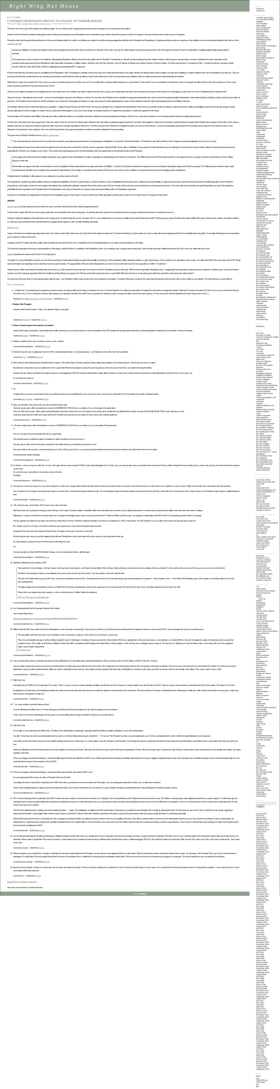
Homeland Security (263, 677)
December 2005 (262, 1039)
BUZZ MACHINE (261, 66)
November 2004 (262, 1065)
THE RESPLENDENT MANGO (265, 277)
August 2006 (261, 1023)
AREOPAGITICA (261, 42)
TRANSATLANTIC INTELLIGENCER (266, 297)
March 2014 (261, 840)
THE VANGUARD (261, 458)
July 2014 (260, 834)
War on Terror (45, 24)
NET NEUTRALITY (261, 710)
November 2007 (262, 993)
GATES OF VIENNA (262, 124)
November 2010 (262, 920)
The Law (259, 768)
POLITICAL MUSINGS (263, 205)
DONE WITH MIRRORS (263, 562)
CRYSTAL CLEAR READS (263, 521)
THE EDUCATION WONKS (264, 574)
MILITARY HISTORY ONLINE (264, 394)
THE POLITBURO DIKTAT (263, 271)
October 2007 (261, 995)
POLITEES (259, 408)
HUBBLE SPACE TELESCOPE (265, 482)
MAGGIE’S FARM (261, 165)
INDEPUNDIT (260, 134)
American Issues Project (265, 591)
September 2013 (262, 852)
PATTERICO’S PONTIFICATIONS (265, 199)
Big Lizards (260, 556)
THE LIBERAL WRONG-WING (265, 261)
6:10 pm (46, 460)
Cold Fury (259, 82)
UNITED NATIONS (261, 778)
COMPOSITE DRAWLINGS (264, 84)
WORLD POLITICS (261, 794)
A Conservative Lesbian (265, 20)
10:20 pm (42, 830)
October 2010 (261, 922)
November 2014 (262, 826)
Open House (261, 724)
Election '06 (260, 647)
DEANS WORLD (261, 94)
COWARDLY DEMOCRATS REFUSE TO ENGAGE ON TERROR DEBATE (54, 20)
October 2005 (261, 1043)
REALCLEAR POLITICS (262, 412)
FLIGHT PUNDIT (260, 116)
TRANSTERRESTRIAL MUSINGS (265, 299)
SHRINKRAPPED (261, 237)
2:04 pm (45, 383)
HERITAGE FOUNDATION (264, 375)
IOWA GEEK (260, 525)
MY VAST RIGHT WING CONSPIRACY (267, 179)
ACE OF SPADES (261, 24)
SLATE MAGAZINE (262, 418)
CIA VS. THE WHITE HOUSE (265, 621)
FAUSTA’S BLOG (261, 114)
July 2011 (259, 904)
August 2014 (261, 832)
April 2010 (260, 934)
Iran (257, 683)
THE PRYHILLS (260, 273)
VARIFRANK (259, 303)
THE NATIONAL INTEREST (264, 436)
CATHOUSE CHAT (261, 74)
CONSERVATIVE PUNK (263, 357)
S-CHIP (258, 744)
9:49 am (46, 624)
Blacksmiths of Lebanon (265, 58)
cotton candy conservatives (267, 631)
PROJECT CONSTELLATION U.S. (265, 492)
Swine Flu (262, 599)
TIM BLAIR (259, 295)
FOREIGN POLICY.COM (263, 369)
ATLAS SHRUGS (261, 44)
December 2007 (262, 991)
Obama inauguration (264, 714)
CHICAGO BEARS (261, 615)
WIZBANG (259, 315)
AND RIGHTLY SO (261, 36)
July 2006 (260, 1025)
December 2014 (262, 824)
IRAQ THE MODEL (262, 140)
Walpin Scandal (262, 780)
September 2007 (262, 997)
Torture (258, 776)
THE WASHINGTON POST (264, 460)
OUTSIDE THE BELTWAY (264, 195)
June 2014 (260, 836)
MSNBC (258, 395)
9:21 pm (46, 793)
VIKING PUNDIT (261, 305)
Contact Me (260, 11)
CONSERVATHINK (261, 86)
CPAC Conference (262, 633)
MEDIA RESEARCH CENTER (265, 387)
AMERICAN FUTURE (262, 30)
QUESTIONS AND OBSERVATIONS (267, 215)
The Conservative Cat (264, 257)
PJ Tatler (259, 732)
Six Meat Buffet (262, 239)
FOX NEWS (259, 371)
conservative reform (264, 629)
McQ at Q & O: (13, 227)
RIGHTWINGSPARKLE (262, 233)
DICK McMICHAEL (262, 96)
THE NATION (260, 434)
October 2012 (261, 874)
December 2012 (262, 870)
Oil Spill (259, 720)
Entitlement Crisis (263, 649)
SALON (258, 414)
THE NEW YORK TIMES (263, 450)
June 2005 (260, 1051)
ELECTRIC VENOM (262, 106)
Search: (259, 800)
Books (258, 609)
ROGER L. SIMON (261, 235)
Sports (258, 752)
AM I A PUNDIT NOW (263, 28)
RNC (257, 742)
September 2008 (262, 973)
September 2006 (262, 1021)
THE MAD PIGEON (262, 265)
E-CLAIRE (259, 102)
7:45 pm (38, 876)
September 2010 (262, 924)
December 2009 (262, 942)
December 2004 (262, 1063)
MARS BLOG (260, 484)
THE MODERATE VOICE (263, 267)
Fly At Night (25, 320)
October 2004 (261, 1067)
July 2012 (260, 880)
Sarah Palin (260, 746)
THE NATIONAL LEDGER (263, 438)
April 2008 (260, 983)
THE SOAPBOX (261, 283)
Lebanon (259, 694)
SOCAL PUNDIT (261, 243)
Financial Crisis (261, 657)
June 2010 (260, 930)
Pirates (259, 728)
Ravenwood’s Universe (265, 221)
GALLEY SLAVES (261, 122)
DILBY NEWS (260, 359)
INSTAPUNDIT (260, 136)
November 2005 (262, 1041)
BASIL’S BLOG (260, 48)
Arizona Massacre (263, 593)
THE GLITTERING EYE (262, 576)
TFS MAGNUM (260, 251)
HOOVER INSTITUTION (263, 379)
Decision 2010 (261, 641)
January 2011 (261, 916)
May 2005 (260, 1053)
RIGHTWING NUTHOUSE (263, 570)
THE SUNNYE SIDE (262, 289)
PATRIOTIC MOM (261, 197)
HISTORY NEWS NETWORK (264, 377)
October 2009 (261, 946)
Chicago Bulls (261, 617)
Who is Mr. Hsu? (262, 788)
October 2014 (261, 828)
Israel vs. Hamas (262, 687)
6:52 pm (41, 767)
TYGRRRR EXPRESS (262, 301)
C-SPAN (259, 347)
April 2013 (260, 862)
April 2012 (260, 886)
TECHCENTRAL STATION (263, 422)
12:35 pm (40, 357)
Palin (258, 726)
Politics (36, 24)
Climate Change (262, 625)
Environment (261, 651)
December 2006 (262, 1015)
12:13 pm (47, 655)
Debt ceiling (260, 637)
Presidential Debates (264, 736)
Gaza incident (261, 665)
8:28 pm (43, 480)
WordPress (260, 326)
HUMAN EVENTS (261, 381)
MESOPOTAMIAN (262, 168)
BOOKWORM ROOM (262, 558)
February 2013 (261, 866)
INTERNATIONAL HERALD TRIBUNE (267, 385)
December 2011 (262, 894)
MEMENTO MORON (262, 167)
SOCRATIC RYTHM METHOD (265, 245)
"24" (257, 587)
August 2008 (261, 975)
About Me (260, 9)
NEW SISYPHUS (261, 187)
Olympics (259, 722)
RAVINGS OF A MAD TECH (264, 539)
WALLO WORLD (260, 311)
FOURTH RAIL (260, 118)
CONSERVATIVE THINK (263, 88)
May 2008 (260, 981)
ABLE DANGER (261, 589)
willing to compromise (50, 135)
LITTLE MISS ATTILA (262, 158)
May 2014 (260, 838)
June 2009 (260, 954)
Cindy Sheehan (262, 623)
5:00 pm (41, 699)
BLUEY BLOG (260, 62)
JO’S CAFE (259, 144)
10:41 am (42, 336)
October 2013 (261, 850)
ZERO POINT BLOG (262, 319)
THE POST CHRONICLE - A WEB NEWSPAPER (266, 453)
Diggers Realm (261, 98)
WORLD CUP (260, 792)
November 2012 (262, 872)
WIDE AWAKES (261, 313)
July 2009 (260, 952)
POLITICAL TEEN (261, 207)
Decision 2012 (261, 643)
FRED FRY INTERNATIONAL (264, 120)
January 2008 (261, 989)
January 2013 (261, 868)
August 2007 (261, 999)
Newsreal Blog (261, 712)
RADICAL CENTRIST (262, 219)
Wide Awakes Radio (263, 790)
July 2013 (260, 856)
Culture (259, 635)
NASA (258, 486)
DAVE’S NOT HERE (262, 92)
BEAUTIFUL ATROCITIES (263, 50)
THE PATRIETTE (261, 269)
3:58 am (46, 557)
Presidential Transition (264, 738)
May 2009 (260, 957)
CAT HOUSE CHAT (262, 519)
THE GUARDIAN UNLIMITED (265, 428)
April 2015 (260, 816)
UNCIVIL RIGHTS (261, 547)
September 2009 (262, 948)
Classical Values (262, 80)
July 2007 (260, 1001)
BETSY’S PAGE (261, 56)
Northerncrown (262, 193)
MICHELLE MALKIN (262, 170)
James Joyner (13, 206)
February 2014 (261, 842)
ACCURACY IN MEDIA (263, 335)
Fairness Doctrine (262, 655)
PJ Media (259, 730)
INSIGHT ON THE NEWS (264, 383)
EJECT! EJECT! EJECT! (263, 104)
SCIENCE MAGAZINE (263, 416)
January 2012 (261, 892)
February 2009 (261, 963)
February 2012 (261, 890)
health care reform (263, 673)
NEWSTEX (259, 404)
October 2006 (261, 1019)
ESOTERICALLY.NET (262, 112)
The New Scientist (262, 446)
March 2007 (261, 1009)
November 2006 (262, 1017)
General (259, 667)
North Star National (263, 191)
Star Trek (259, 754)
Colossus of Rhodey (263, 560)
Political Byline (262, 203)
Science (259, 748)
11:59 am (47, 346)
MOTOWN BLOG (261, 177)
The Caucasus (261, 766)
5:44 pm (43, 420)
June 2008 (260, 979)
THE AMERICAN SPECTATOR (265, 424)
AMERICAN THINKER (263, 32)
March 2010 (261, 936)
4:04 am (46, 603)
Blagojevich (260, 605)
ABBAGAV (259, 22)
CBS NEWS (260, 349)
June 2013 (260, 858)
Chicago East (261, 619)
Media (258, 702)
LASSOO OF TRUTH (261, 152)
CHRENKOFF (260, 76)
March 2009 (261, 960)
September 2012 (262, 876)
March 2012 (261, 888)
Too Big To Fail (261, 774)
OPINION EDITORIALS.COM (265, 405)
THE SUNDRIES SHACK (263, 578)
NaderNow (260, 183)
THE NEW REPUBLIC (262, 444)
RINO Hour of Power (263, 740)
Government (28, 24)
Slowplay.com (261, 241)
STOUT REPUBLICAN (262, 247)
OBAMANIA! (260, 718)
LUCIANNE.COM (261, 162)
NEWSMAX (260, 402)
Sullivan (10, 254)
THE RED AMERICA (262, 275)
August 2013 (261, 854)
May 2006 (260, 1029)
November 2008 (262, 968)
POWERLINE (260, 209)
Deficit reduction (262, 645)
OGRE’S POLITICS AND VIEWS (266, 537)
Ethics (19, 24)
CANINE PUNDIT (261, 68)
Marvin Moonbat (262, 700)
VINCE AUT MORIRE (262, 307)
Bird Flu (259, 597)
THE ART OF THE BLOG (263, 253)
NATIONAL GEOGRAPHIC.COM (266, 397)
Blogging (259, 607)
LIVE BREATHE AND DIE (264, 160)
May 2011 (260, 908)
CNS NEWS (260, 353)
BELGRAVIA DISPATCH (263, 52)
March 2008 (261, 985)
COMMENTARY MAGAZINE (265, 355)
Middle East (260, 704)
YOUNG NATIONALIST (263, 470)
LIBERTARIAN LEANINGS (264, 154)
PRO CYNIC (259, 211)
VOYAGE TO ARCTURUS (263, 510)
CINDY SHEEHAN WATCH (264, 78)
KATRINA (259, 689)
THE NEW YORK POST (263, 448)
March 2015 (261, 818)
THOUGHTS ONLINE (262, 293)
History (258, 675)
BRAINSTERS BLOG (262, 64)
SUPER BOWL (260, 756)
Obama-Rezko (261, 716)
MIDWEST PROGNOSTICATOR (265, 173)
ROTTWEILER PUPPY (262, 541)
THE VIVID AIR (260, 291)
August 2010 (261, 926)
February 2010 (261, 938)
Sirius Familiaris (27, 399)
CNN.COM (259, 351)
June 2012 (260, 882)
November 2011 (262, 896)
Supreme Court (262, 758)
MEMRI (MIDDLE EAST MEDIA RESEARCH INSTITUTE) (266, 390)
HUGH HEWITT (260, 130)
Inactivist (25, 336)
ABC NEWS (260, 333)
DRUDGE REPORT (261, 363)
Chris (24, 357)
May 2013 (260, 860)
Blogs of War (261, 60)
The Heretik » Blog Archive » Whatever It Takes (37, 299)
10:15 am (43, 320)
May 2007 (260, 1005)
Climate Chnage (262, 627)
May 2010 (260, 932)
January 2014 (261, 844)
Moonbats (260, 706)
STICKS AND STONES (263, 543)
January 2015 (261, 822)
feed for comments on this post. (22, 882)
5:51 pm (47, 862)
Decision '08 (261, 639)
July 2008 (260, 977)
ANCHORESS (260, 34)
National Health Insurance (266, 708)
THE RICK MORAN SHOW (264, 279)
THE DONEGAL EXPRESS (264, 259)
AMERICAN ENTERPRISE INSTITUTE (267, 337)
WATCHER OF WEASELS (263, 580)
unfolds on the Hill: (14, 44)
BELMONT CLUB (261, 54)
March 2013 (261, 864)
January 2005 (261, 1061)
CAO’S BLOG (260, 70)
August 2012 (261, 878)
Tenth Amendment (263, 764)
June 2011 (260, 906)
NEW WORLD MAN (262, 189)
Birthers (259, 601)
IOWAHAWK (260, 138)
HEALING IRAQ (261, 126)
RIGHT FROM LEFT (261, 225)
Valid (260, 1082)
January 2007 (261, 1013)
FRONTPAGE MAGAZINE (264, 373)
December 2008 (262, 967)
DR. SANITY (259, 100)
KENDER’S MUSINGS (263, 527)
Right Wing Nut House (44, 6)
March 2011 (261, 912)
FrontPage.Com (262, 661)
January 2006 (261, 1037)
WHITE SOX (260, 786)
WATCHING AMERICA (263, 468)
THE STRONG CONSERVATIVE (265, 287)
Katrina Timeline (262, 692)
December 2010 (262, 918)
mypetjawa (260, 181)
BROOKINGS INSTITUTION (264, 345)
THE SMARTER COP (262, 281)
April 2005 (260, 1055)
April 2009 (260, 958)
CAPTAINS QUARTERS (263, 72)
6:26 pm (46, 720)
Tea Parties (260, 760)
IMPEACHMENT (261, 681)
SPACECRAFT (260, 502)
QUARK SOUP (260, 494)
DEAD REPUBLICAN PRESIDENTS (267, 523)
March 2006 (261, 1033)
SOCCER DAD (260, 572)
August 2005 (261, 1047)
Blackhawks (261, 603)
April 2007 (260, 1007)
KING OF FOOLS (261, 148)
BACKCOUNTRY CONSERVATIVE (266, 46)
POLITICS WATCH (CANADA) (265, 410)
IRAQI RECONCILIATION (263, 685)
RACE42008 (260, 217)
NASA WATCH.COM (262, 488)
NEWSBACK (260, 399)
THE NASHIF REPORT (262, 545)
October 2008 (261, 971)
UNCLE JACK (260, 549)
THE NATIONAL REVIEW (263, 440)
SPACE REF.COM (261, 498)
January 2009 (261, 965)
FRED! (258, 659)
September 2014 (262, 830)
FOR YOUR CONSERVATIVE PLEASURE (264, 366)
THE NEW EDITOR (261, 442)
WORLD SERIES (261, 796)
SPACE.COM (260, 500)
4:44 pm (41, 674)
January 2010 (261, 940)
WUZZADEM (260, 317)
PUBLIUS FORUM (261, 213)
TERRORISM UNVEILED (263, 249)
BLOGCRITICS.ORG (261, 343)
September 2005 (262, 1045)
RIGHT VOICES (260, 227)
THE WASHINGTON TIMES (264, 462)
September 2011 (262, 900)
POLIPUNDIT (260, 201)
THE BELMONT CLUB (262, 255)
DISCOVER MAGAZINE (263, 361)
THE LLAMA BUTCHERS (263, 263)
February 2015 (261, 820)
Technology (260, 762)
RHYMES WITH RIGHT (263, 568)
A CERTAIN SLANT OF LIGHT (264, 18)
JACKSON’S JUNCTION (263, 142)
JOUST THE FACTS (261, 146)
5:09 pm (46, 399)
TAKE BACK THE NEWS (263, 420)
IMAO (258, 132)
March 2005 (261, 1057)
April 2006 (260, 1031)
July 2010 (260, 928)
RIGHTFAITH (259, 231)
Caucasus (260, 613)
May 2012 (260, 884)
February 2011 (261, 914)
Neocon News (261, 185)
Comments (261, 1080)
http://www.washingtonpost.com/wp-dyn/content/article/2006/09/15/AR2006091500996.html (45, 619)
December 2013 (262, 846)
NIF (257, 535)
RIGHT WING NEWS (262, 229)
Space (258, 750)
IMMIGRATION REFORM (263, 679)
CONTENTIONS (260, 90)
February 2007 (261, 1011)
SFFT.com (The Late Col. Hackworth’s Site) (33, 597)
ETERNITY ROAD (261, 564)
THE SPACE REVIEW (263, 506)
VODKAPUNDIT (261, 309)
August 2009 (261, 950)
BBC (257, 341)
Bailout (259, 595)
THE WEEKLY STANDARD (264, 464)
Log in (258, 1076)
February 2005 (261, 1059)
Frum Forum (260, 663)
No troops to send (24, 650)
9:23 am (65, 299)
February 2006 (261, 1035)
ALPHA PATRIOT (261, 26)
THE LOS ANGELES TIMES (264, 430)
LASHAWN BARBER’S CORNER (265, 150)
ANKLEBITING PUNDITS (263, 40)
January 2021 (261, 814)
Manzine (259, 697)
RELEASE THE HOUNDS (264, 223)
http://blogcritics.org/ (264, 128)
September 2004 (262, 1069)
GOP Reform (260, 669)
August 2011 (261, 902)
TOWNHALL (259, 466)
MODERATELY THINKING (264, 175)
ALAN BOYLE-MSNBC (263, 480)
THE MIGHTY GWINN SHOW (265, 432)
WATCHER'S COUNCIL (263, 784)
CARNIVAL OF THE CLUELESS (265, 611)
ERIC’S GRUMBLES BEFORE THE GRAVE (266, 109)
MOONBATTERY (261, 533)
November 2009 (262, 944)
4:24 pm (41, 848)
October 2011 (261, 898)
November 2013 (262, 848)
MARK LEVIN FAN (261, 531)
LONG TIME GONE (262, 529)
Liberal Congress (262, 695)
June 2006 (260, 1027)
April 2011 (260, 910)
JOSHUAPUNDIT (261, 566)
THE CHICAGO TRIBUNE (263, 426)
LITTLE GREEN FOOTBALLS (264, 156)
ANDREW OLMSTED (262, 38)
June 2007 (260, 1003)
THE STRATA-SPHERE (263, 285)
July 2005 (260, 1049)
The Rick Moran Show (264, 772)
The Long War (261, 770)
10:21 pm (42, 500)
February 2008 (261, 987)
